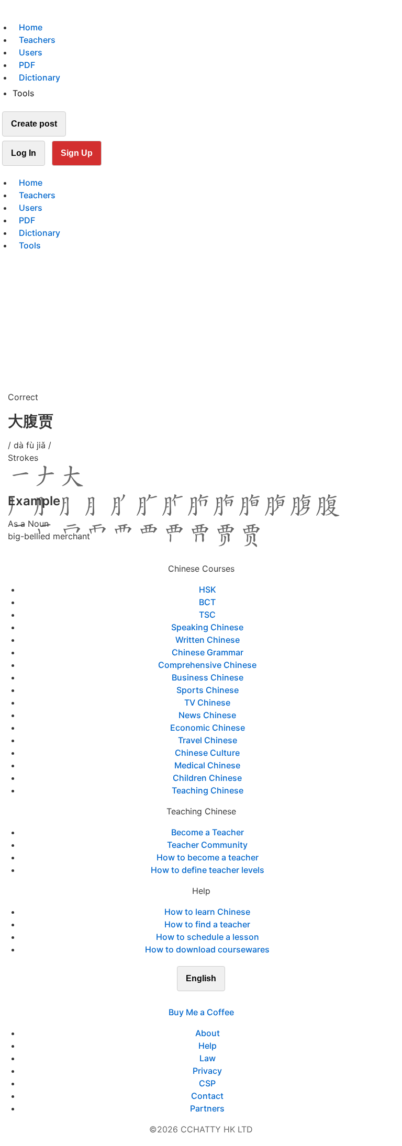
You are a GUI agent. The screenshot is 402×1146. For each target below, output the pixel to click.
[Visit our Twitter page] (195, 999)
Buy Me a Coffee (201, 1012)
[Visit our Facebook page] (182, 999)
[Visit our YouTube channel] (220, 999)
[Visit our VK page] (207, 999)
